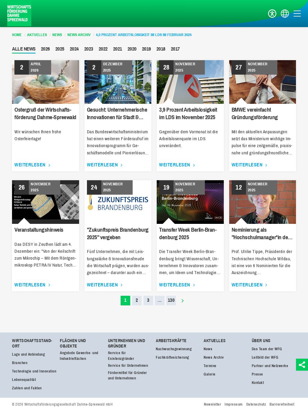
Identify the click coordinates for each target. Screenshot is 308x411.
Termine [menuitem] (210, 366)
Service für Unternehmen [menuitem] (128, 365)
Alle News (23, 49)
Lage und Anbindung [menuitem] (28, 354)
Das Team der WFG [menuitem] (267, 349)
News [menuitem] (208, 349)
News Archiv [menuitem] (214, 357)
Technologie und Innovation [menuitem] (34, 371)
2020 (132, 49)
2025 (59, 49)
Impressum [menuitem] (234, 404)
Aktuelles (215, 340)
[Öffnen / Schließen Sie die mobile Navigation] (297, 13)
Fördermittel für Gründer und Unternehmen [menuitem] (127, 376)
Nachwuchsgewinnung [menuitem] (174, 349)
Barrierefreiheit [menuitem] (282, 404)
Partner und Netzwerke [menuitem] (270, 366)
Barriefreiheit (272, 14)
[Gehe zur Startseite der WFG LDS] (19, 13)
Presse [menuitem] (257, 374)
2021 (117, 49)
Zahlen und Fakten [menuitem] (27, 388)
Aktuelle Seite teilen (302, 365)
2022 (103, 49)
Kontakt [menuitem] (258, 383)
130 (171, 300)
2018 (160, 49)
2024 (74, 49)
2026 (45, 49)
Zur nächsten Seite (182, 300)
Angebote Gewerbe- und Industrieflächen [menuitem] (79, 356)
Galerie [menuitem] (210, 374)
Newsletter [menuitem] (212, 404)
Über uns (261, 340)
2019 (146, 49)
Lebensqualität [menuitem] (24, 380)
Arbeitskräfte (171, 340)
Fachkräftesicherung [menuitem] (172, 357)
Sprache (284, 14)
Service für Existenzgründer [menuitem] (121, 356)
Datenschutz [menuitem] (256, 404)
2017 (175, 49)
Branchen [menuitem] (19, 363)
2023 (88, 49)
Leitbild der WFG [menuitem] (265, 357)
